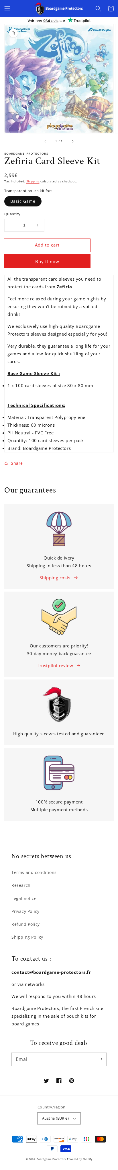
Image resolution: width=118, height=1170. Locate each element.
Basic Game (23, 201)
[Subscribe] (100, 1059)
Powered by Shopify (80, 1159)
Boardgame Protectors (51, 1159)
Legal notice (23, 898)
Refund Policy (25, 924)
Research (21, 885)
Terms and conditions (34, 872)
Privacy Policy (25, 911)
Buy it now (47, 261)
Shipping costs (55, 577)
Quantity (12, 213)
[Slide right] (72, 141)
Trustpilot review (55, 665)
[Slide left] (45, 141)
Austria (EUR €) (55, 1118)
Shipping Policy (27, 937)
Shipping (33, 181)
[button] (7, 8)
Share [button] (17, 463)
